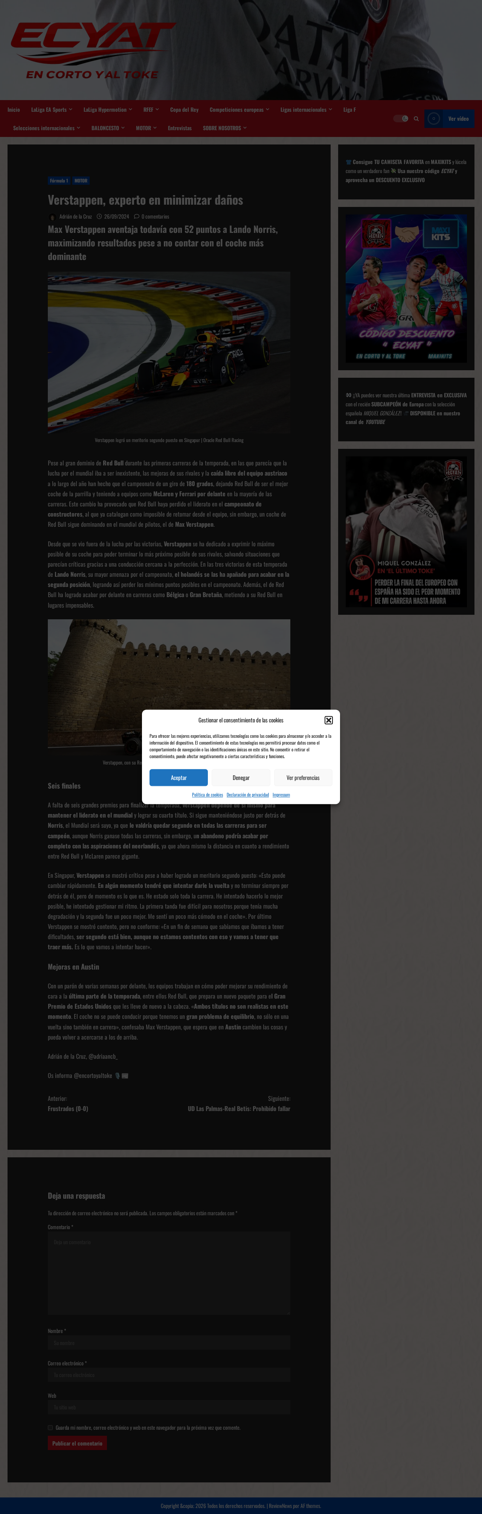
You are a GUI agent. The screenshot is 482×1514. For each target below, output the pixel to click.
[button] (329, 720)
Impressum (281, 794)
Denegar (241, 777)
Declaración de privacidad (248, 794)
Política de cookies (207, 794)
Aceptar (179, 777)
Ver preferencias (303, 777)
